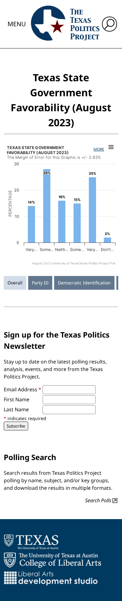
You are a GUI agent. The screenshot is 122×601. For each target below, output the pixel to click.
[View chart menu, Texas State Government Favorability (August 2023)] (111, 147)
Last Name (16, 409)
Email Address (22, 389)
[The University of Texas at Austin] (31, 542)
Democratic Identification (84, 283)
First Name (16, 399)
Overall (15, 283)
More (99, 149)
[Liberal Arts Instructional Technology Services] (51, 578)
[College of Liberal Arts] (52, 560)
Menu (17, 24)
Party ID (40, 283)
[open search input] (109, 24)
